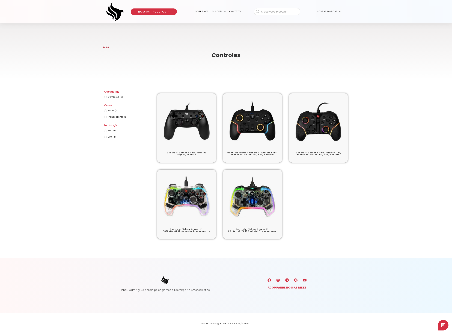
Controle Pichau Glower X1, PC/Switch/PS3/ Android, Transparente (252, 230)
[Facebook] (269, 280)
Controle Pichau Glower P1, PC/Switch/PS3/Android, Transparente (186, 230)
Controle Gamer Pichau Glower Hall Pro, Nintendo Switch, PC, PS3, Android (252, 154)
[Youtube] (304, 280)
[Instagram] (278, 280)
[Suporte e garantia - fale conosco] (443, 325)
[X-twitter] (296, 280)
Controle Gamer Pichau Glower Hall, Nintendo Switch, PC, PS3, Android (318, 154)
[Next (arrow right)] (446, 167)
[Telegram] (287, 280)
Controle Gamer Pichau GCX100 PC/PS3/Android (187, 154)
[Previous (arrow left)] (6, 167)
